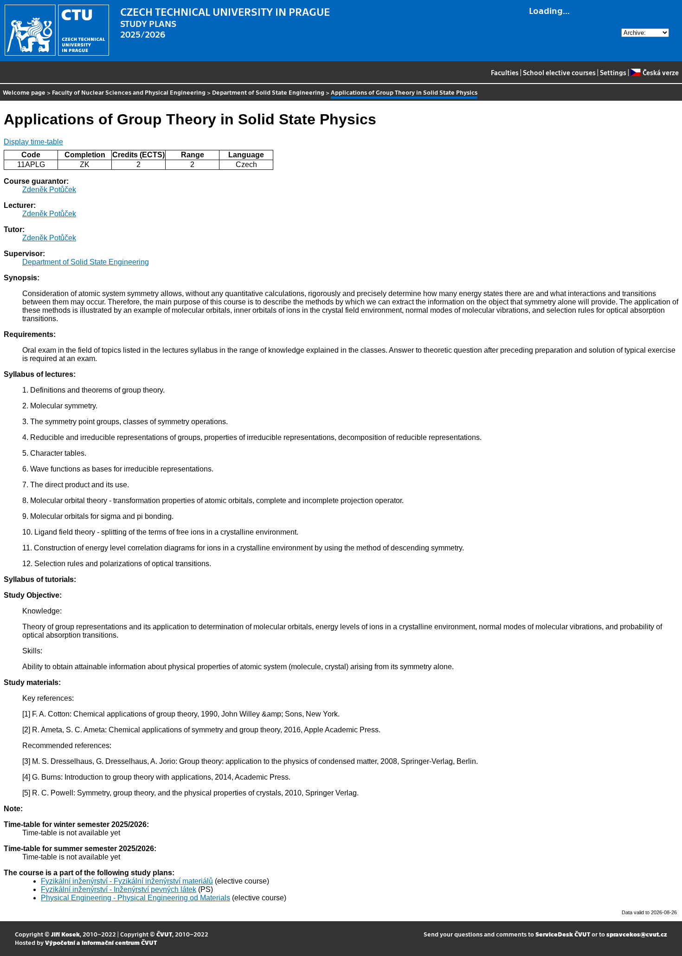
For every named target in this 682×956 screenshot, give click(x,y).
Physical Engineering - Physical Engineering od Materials (135, 898)
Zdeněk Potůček (49, 190)
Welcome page (24, 92)
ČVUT (164, 933)
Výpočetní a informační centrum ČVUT (101, 942)
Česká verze (660, 72)
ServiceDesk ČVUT (562, 933)
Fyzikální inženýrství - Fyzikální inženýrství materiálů (127, 881)
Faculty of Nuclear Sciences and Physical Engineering (129, 92)
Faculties (505, 72)
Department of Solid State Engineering (268, 92)
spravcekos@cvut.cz (636, 933)
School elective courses (559, 72)
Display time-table (33, 142)
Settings (613, 72)
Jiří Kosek (65, 933)
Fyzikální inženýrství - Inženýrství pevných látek (118, 889)
